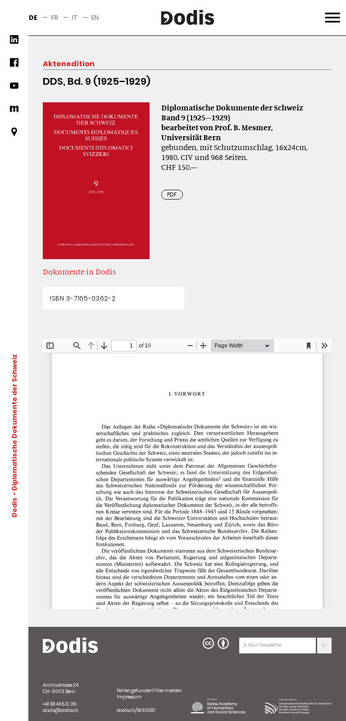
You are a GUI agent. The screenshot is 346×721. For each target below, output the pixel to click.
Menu (331, 12)
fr (54, 17)
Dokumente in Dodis (79, 271)
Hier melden (168, 690)
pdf (172, 194)
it (74, 17)
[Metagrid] (14, 112)
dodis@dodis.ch (60, 710)
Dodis (14, 507)
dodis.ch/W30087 (136, 710)
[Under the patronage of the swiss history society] (298, 705)
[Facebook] (14, 66)
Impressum (129, 697)
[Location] (14, 135)
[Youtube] (14, 89)
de (33, 17)
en (95, 17)
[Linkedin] (14, 43)
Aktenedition (69, 64)
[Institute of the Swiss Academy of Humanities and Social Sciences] (224, 705)
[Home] (70, 646)
